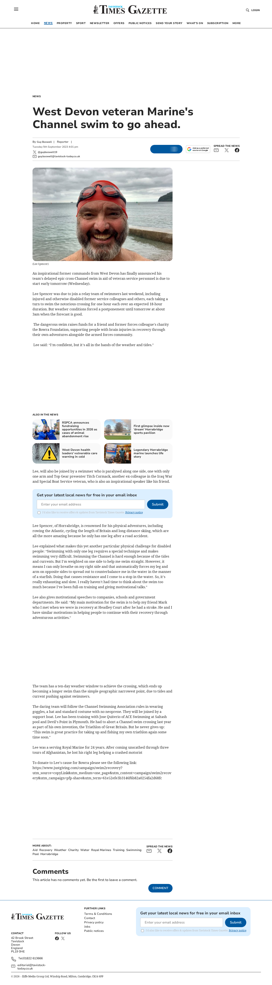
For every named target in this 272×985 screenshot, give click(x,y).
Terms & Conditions (98, 914)
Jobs (87, 927)
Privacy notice (134, 512)
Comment (160, 888)
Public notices (94, 931)
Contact (89, 918)
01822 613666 (33, 958)
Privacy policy (93, 922)
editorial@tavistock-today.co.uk (31, 967)
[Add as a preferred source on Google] (198, 149)
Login (255, 10)
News (37, 96)
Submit (157, 504)
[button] (16, 9)
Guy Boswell (44, 142)
